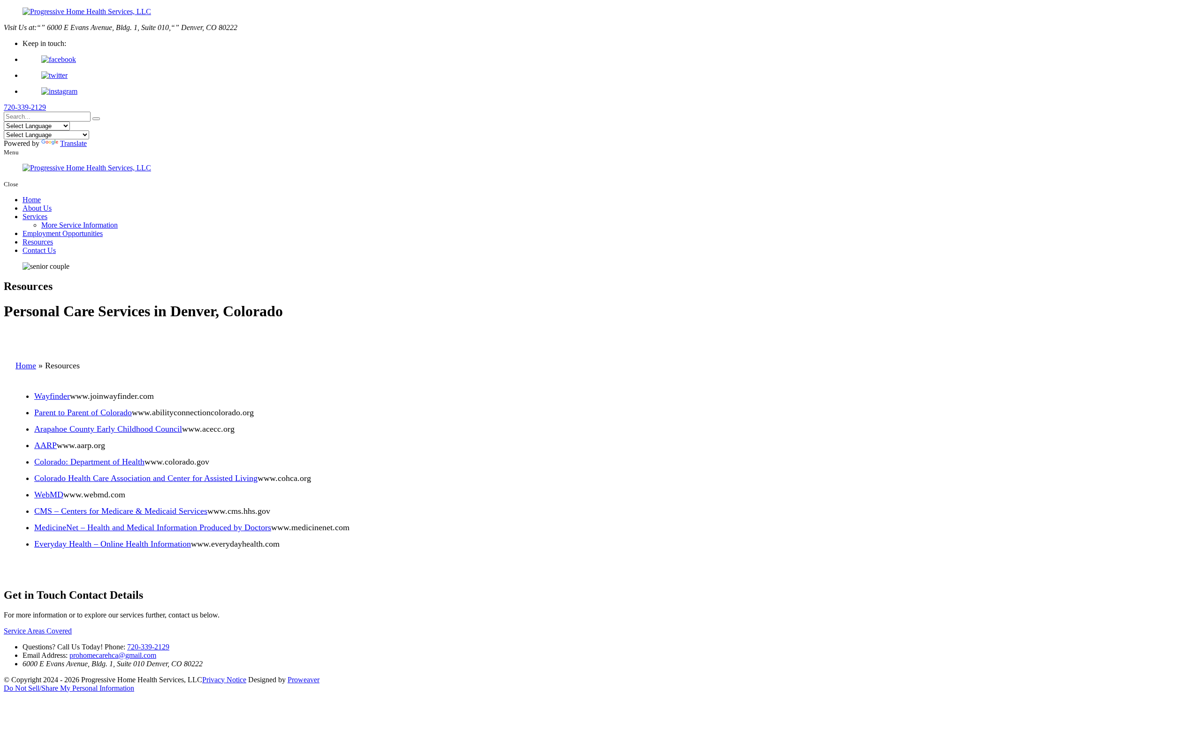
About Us (37, 208)
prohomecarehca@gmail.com (112, 655)
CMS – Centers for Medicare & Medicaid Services (120, 511)
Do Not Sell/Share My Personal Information (69, 688)
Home (32, 200)
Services (35, 217)
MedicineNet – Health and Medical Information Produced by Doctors (152, 527)
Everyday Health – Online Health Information (112, 544)
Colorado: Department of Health (89, 461)
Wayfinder (52, 396)
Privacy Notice (224, 680)
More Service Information (79, 225)
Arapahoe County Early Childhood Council (108, 429)
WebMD (48, 494)
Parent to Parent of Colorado (83, 412)
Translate (73, 143)
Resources (38, 242)
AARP (45, 445)
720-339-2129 (25, 107)
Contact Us (39, 250)
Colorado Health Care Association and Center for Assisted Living (146, 478)
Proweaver (303, 680)
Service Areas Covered (38, 631)
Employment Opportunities (63, 233)
